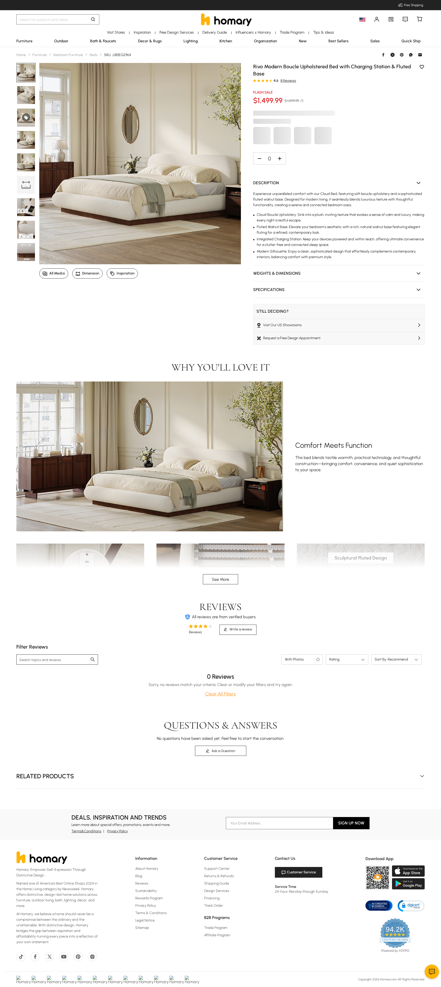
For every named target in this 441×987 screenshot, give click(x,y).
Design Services (216, 891)
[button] (339, 183)
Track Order (213, 905)
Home (21, 55)
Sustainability (146, 891)
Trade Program (215, 928)
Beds (93, 55)
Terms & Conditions (151, 913)
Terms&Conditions (86, 831)
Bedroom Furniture (68, 55)
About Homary (146, 868)
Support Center (217, 868)
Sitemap (142, 928)
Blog (138, 876)
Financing (211, 898)
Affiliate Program (217, 935)
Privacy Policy (117, 831)
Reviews (141, 883)
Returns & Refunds (219, 876)
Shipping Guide (216, 883)
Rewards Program (149, 898)
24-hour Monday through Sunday (301, 891)
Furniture (39, 55)
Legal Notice (145, 920)
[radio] (254, 80)
